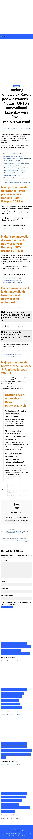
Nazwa (3, 581)
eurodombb (7, 128)
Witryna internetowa (7, 595)
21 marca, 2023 (5, 660)
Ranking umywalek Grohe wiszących (12, 354)
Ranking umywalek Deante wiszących (12, 280)
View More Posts (16, 514)
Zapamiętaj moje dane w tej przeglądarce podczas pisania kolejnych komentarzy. (16, 603)
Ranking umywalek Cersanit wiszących (12, 278)
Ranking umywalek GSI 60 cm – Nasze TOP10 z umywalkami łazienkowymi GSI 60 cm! (16, 750)
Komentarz (4, 560)
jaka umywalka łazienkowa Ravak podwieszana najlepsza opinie (18, 491)
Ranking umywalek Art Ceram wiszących (13, 228)
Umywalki (16, 86)
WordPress (9, 835)
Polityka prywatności (11, 828)
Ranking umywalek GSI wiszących (11, 356)
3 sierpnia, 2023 (5, 764)
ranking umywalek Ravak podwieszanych (17, 495)
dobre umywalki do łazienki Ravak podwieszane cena (18, 486)
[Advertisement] (16, 17)
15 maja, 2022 (5, 818)
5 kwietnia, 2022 (5, 714)
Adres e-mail (5, 588)
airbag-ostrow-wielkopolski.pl (17, 830)
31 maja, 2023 (15, 128)
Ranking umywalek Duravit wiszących (12, 282)
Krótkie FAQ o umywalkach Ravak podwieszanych (16, 182)
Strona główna (22, 828)
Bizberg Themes (22, 835)
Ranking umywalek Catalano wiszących (12, 230)
